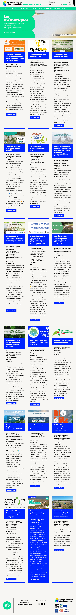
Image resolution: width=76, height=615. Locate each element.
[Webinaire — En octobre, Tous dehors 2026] (38, 143)
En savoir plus (11, 114)
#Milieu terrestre (42, 65)
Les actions (15, 8)
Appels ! (41, 8)
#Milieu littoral (57, 165)
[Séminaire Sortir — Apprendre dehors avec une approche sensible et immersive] (14, 233)
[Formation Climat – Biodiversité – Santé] (62, 51)
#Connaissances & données (37, 62)
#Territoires (17, 66)
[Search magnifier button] (70, 2)
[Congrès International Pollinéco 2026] (38, 51)
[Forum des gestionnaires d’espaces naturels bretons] (38, 508)
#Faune (13, 65)
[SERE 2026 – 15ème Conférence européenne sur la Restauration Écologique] (14, 508)
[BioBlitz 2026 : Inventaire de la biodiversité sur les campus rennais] (62, 422)
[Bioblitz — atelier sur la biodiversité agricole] (62, 338)
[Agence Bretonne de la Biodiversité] (12, 3)
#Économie (33, 251)
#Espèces (8, 65)
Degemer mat (24, 600)
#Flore (17, 65)
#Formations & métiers (60, 163)
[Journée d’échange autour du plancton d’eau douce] (38, 422)
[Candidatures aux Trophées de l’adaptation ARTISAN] (14, 422)
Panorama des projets (60, 8)
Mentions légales (24, 602)
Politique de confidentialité (24, 604)
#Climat (39, 61)
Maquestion (48, 8)
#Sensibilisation (10, 66)
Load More (38, 588)
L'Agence (6, 8)
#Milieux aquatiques (59, 68)
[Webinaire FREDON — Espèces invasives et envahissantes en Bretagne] (14, 338)
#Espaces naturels (34, 64)
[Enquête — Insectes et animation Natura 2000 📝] (14, 143)
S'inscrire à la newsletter (57, 4)
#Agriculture (33, 61)
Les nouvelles (25, 8)
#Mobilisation (57, 70)
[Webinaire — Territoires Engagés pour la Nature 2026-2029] (38, 338)
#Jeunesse (32, 157)
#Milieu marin (65, 65)
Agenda (35, 8)
